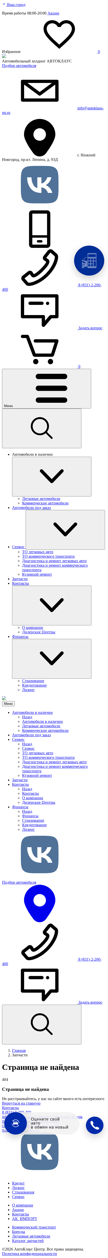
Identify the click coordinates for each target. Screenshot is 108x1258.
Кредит (18, 1183)
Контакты (20, 784)
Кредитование (34, 825)
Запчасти (20, 780)
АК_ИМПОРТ (24, 1219)
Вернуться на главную (21, 1103)
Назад (27, 717)
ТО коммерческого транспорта (48, 757)
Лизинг (28, 829)
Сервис (18, 739)
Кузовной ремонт (37, 775)
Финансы (20, 807)
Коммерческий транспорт (34, 1227)
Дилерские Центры (38, 802)
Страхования (23, 1192)
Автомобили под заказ (31, 735)
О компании (32, 798)
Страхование (33, 820)
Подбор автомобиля (19, 65)
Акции (53, 13)
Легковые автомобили (41, 726)
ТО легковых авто (37, 753)
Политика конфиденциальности (29, 1254)
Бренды (18, 1232)
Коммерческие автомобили (45, 730)
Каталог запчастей (28, 1241)
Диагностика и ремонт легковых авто (54, 762)
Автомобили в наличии (32, 712)
